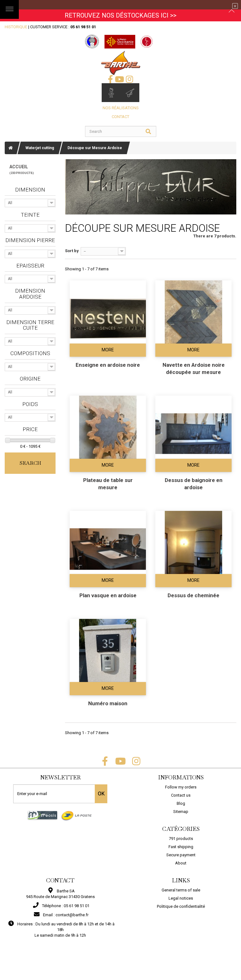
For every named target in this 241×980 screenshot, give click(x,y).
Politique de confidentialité (181, 906)
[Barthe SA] (120, 63)
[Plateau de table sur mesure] (108, 434)
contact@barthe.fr (72, 914)
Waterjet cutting (39, 148)
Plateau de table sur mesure (108, 483)
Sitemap (180, 811)
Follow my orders (180, 787)
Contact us (180, 795)
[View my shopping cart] (129, 92)
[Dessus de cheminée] (193, 549)
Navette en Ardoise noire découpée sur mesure (194, 368)
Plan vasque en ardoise (108, 595)
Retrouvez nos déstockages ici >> (120, 15)
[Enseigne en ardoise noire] (108, 318)
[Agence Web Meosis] (42, 815)
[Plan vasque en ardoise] (108, 549)
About (180, 863)
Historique (16, 26)
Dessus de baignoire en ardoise (193, 483)
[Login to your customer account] (111, 92)
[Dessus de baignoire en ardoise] (193, 434)
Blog (181, 803)
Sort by (72, 250)
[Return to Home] (11, 148)
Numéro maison (107, 703)
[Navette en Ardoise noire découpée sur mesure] (193, 318)
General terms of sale (181, 890)
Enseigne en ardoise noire (108, 365)
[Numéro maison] (108, 657)
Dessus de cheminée (193, 595)
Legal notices (181, 898)
